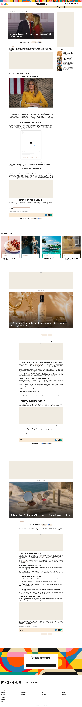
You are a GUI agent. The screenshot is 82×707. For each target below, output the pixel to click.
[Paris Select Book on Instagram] (2, 4)
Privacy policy (64, 692)
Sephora (55, 530)
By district (26, 7)
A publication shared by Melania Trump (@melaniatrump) (32, 157)
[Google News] (49, 443)
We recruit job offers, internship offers (48, 691)
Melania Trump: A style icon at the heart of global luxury (23, 11)
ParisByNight (41, 7)
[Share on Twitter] (59, 440)
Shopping (50, 7)
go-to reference (25, 561)
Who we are (23, 691)
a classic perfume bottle (44, 338)
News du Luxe (30, 7)
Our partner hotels (24, 694)
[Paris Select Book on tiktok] (7, 4)
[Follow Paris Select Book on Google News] (39, 42)
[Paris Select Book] (11, 682)
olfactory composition (37, 364)
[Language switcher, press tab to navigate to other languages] (79, 3)
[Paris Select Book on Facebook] (5, 4)
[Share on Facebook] (56, 440)
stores (32, 531)
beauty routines (43, 556)
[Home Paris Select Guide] (59, 7)
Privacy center (64, 696)
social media (29, 374)
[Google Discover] (44, 443)
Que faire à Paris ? (11, 11)
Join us (41, 665)
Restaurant (46, 7)
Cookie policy (64, 694)
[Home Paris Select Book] (41, 3)
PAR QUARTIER (3, 692)
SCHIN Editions (23, 692)
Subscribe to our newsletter (70, 3)
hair (29, 371)
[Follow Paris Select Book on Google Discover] (34, 42)
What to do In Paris (20, 7)
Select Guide (44, 694)
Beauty (54, 7)
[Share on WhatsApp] (61, 440)
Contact (43, 692)
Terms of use (64, 691)
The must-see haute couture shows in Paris (21, 207)
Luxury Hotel (36, 7)
